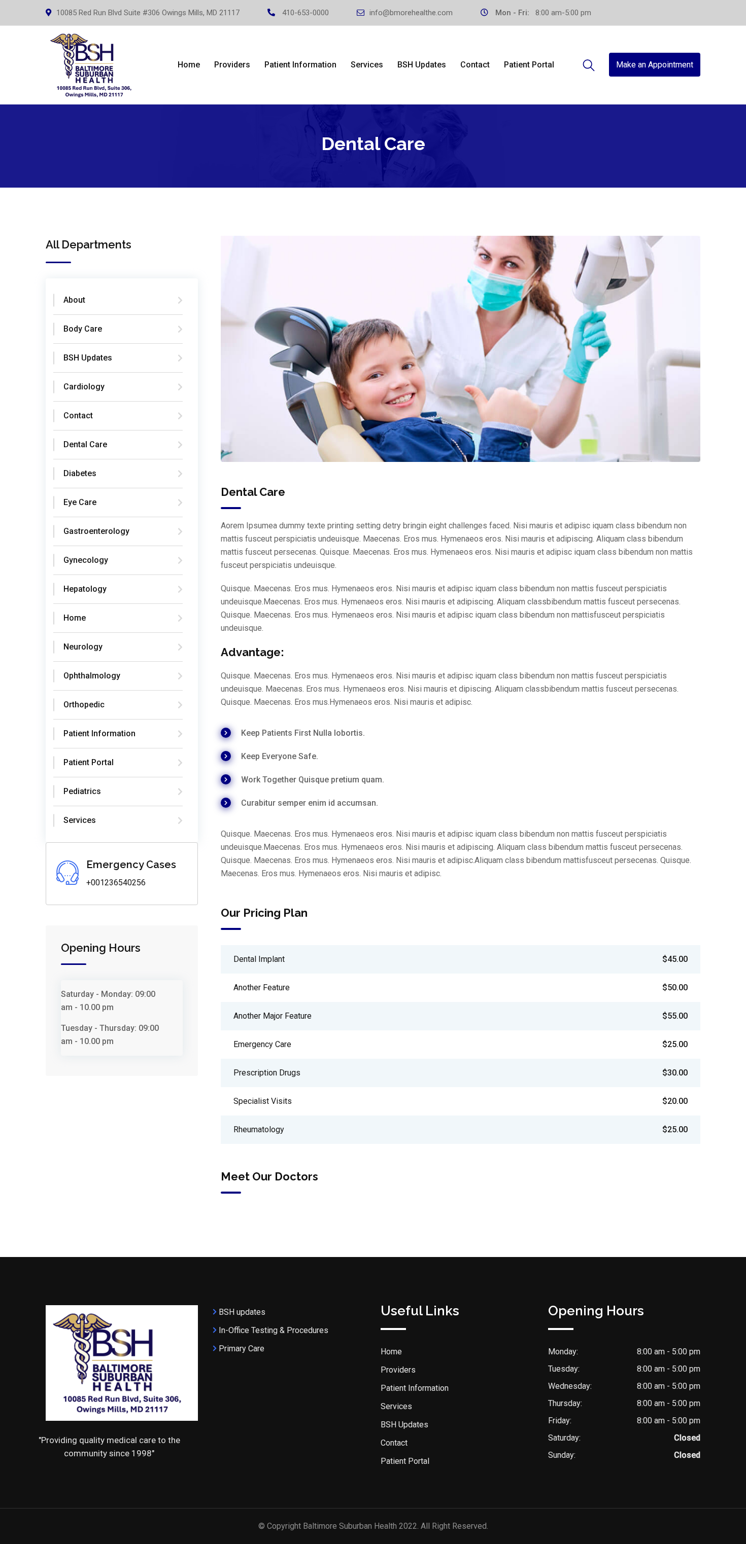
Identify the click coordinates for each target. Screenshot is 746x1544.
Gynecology (85, 560)
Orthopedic (84, 704)
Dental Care (85, 444)
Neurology (83, 647)
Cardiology (84, 386)
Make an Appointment (654, 64)
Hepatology (85, 589)
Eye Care (79, 502)
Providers (232, 64)
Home (189, 64)
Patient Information (300, 64)
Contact (475, 64)
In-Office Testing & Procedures (273, 1330)
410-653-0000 (305, 12)
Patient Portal (529, 64)
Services (367, 64)
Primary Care (241, 1348)
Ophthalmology (91, 675)
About (74, 300)
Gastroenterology (96, 531)
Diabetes (79, 473)
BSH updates (242, 1312)
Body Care (82, 329)
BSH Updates (421, 64)
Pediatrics (82, 791)
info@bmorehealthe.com (411, 12)
